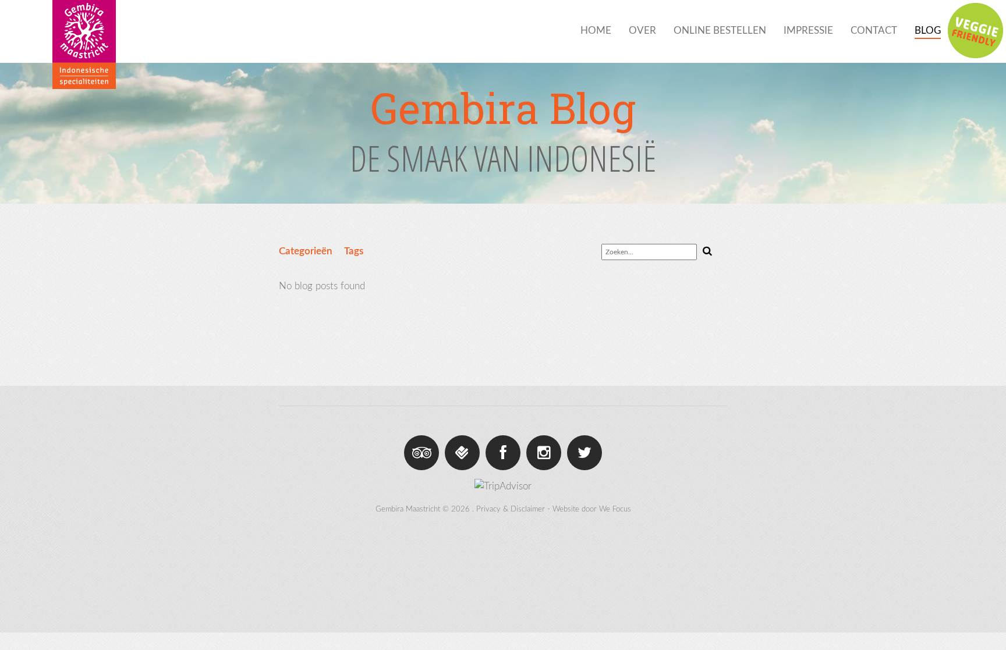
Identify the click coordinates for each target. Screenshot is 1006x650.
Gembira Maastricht (408, 509)
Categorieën (305, 251)
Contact (874, 30)
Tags (353, 251)
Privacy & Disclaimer (510, 509)
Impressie (808, 30)
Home (595, 30)
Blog (928, 30)
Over (642, 30)
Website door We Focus (591, 509)
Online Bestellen (720, 30)
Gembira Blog (503, 108)
